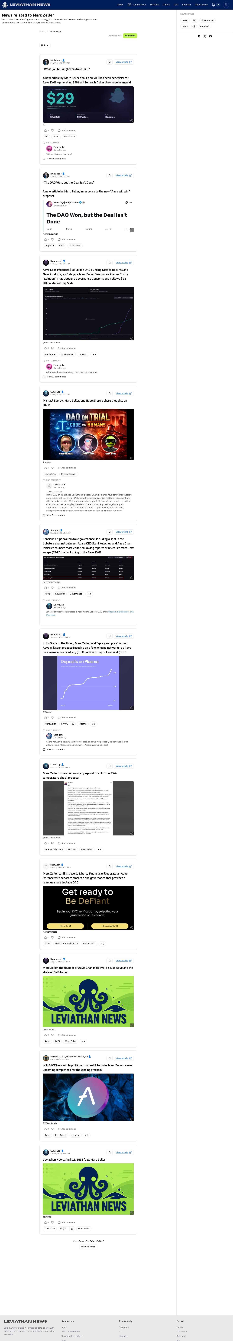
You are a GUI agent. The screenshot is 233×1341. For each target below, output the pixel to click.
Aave (55, 137)
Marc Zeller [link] (55, 32)
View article (122, 62)
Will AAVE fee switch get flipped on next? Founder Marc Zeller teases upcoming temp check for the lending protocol (87, 1067)
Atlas (64, 1327)
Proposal (49, 246)
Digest (166, 5)
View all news (88, 1247)
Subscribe (130, 36)
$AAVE (64, 724)
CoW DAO (60, 594)
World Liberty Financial (66, 944)
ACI (46, 137)
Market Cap (50, 354)
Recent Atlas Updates (72, 1336)
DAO (176, 5)
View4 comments (56, 749)
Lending (76, 1135)
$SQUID (63, 1229)
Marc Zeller (69, 137)
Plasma (83, 724)
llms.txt (180, 1327)
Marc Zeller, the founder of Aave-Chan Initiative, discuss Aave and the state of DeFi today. (88, 970)
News (120, 5)
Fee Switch (60, 1135)
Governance (201, 5)
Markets (154, 5)
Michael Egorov (68, 474)
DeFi (57, 1041)
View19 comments (56, 159)
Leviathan (50, 1229)
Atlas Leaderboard (70, 1332)
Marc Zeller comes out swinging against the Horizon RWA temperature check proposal (80, 775)
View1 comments (56, 619)
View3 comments (56, 515)
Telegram (124, 1327)
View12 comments (56, 377)
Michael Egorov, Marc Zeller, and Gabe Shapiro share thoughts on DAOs (85, 403)
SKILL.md (181, 1336)
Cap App (83, 354)
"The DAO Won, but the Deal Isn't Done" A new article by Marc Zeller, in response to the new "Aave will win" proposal (86, 189)
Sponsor (186, 5)
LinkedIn (123, 1336)
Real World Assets (54, 849)
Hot (43, 45)
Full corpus (182, 1332)
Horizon (72, 849)
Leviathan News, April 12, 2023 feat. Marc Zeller (74, 1159)
